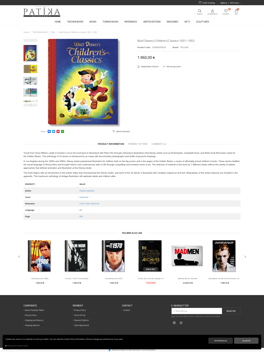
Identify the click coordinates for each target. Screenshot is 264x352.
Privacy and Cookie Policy (17, 345)
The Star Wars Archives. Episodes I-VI (151, 278)
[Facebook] (49, 131)
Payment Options (81, 320)
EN (80, 210)
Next (30, 105)
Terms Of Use (80, 315)
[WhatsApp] (62, 131)
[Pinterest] (58, 131)
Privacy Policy (31, 315)
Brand (175, 47)
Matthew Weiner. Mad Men (188, 278)
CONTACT (127, 305)
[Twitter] (53, 131)
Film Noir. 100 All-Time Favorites (76, 278)
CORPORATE (30, 305)
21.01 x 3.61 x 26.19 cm (89, 203)
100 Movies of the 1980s (39, 278)
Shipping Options (32, 325)
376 (81, 216)
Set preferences (220, 340)
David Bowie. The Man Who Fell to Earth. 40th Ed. (224, 278)
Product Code (143, 47)
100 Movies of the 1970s (113, 278)
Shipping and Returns (34, 320)
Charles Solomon (86, 191)
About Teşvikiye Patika (34, 310)
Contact (126, 310)
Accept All (246, 340)
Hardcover (84, 197)
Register (231, 311)
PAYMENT (78, 305)
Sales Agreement (81, 325)
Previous (30, 40)
